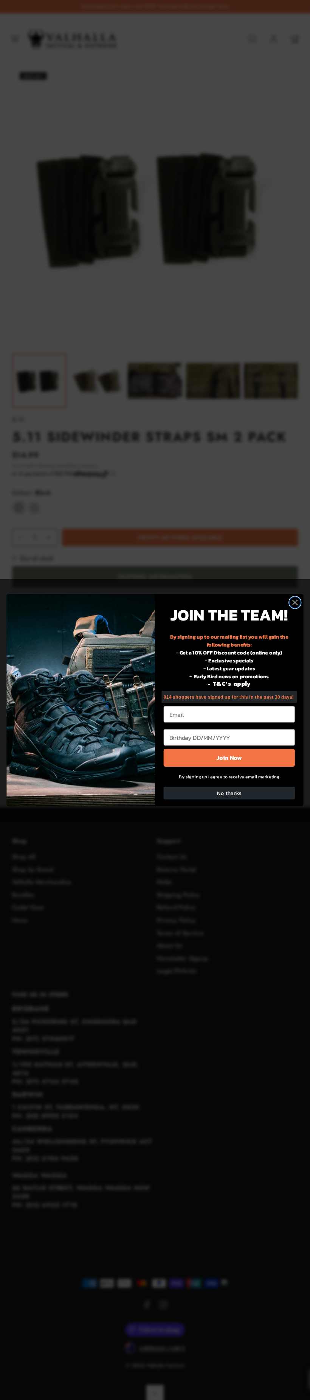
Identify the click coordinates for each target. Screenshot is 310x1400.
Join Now (229, 757)
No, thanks (229, 793)
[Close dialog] (295, 602)
